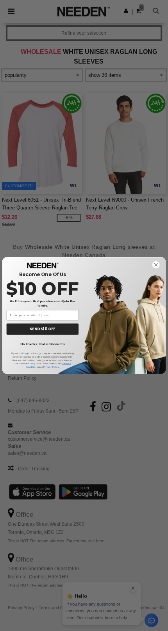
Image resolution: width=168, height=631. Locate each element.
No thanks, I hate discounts (42, 344)
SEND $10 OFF (42, 328)
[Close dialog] (156, 265)
